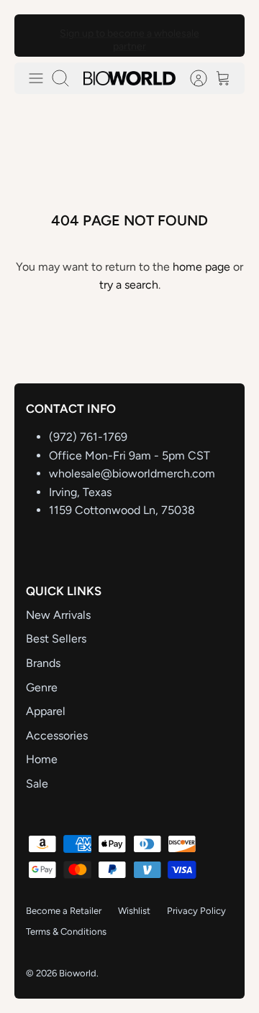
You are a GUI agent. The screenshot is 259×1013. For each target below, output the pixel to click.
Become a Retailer (63, 910)
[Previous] (34, 35)
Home (42, 759)
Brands (43, 663)
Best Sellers (56, 638)
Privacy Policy (196, 910)
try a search (128, 284)
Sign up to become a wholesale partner (129, 37)
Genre (42, 687)
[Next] (224, 35)
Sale (37, 783)
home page (201, 267)
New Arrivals (58, 615)
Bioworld (77, 973)
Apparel (45, 711)
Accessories (57, 735)
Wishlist (134, 910)
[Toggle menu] (36, 78)
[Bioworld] (129, 77)
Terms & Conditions (66, 931)
